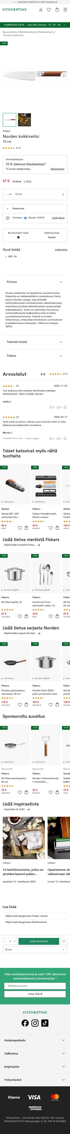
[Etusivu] (15, 9)
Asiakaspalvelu (14, 1040)
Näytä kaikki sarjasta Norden (19, 633)
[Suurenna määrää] (14, 941)
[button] (12, 148)
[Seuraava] (63, 75)
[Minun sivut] (41, 9)
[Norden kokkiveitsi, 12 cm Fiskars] (35, 75)
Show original (33, 439)
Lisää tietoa (58, 218)
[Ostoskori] (57, 9)
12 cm (8, 950)
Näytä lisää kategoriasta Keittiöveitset (26, 922)
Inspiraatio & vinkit (14, 809)
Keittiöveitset (27, 32)
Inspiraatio (11, 1067)
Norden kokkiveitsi (13, 35)
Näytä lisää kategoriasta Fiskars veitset (26, 916)
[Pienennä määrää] (5, 941)
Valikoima (11, 1053)
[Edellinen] (6, 75)
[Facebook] (25, 1023)
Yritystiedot (13, 1080)
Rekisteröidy (57, 169)
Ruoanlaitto (10, 32)
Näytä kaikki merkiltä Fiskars (19, 545)
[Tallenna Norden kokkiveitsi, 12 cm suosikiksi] (63, 941)
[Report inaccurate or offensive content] (65, 407)
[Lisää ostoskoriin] (26, 528)
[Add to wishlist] (20, 528)
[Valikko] (65, 9)
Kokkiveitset (45, 32)
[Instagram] (35, 1023)
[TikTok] (45, 1023)
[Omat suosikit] (49, 9)
